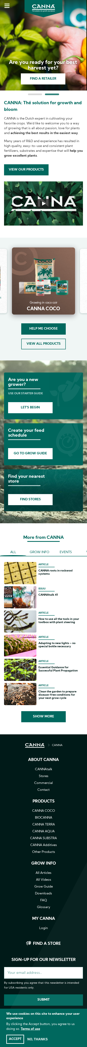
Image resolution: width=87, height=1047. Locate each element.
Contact (43, 790)
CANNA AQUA (43, 831)
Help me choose (43, 328)
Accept (15, 1039)
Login (43, 928)
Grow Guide (43, 886)
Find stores (30, 499)
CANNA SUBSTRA (43, 838)
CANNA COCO (43, 811)
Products (44, 801)
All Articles (43, 873)
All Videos (43, 880)
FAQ (43, 900)
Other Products (43, 852)
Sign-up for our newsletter (44, 960)
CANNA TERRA (43, 824)
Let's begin (30, 407)
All (13, 552)
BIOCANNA (43, 817)
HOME (35, 745)
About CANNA (43, 760)
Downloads (43, 893)
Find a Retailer (43, 78)
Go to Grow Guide (30, 453)
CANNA (57, 745)
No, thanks (37, 1039)
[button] (35, 94)
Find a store (47, 944)
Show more (43, 716)
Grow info (43, 864)
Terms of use (30, 1029)
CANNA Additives (43, 845)
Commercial (43, 783)
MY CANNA (43, 919)
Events (66, 552)
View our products (26, 169)
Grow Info (39, 552)
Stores (43, 776)
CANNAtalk (43, 769)
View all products (44, 344)
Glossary (43, 907)
